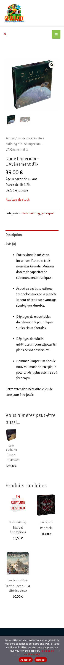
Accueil (10, 138)
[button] (5, 34)
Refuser (40, 659)
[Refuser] (59, 650)
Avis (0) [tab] (11, 244)
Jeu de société (26, 138)
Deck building (31, 213)
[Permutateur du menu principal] (56, 34)
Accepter (25, 659)
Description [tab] (14, 235)
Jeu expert (47, 213)
